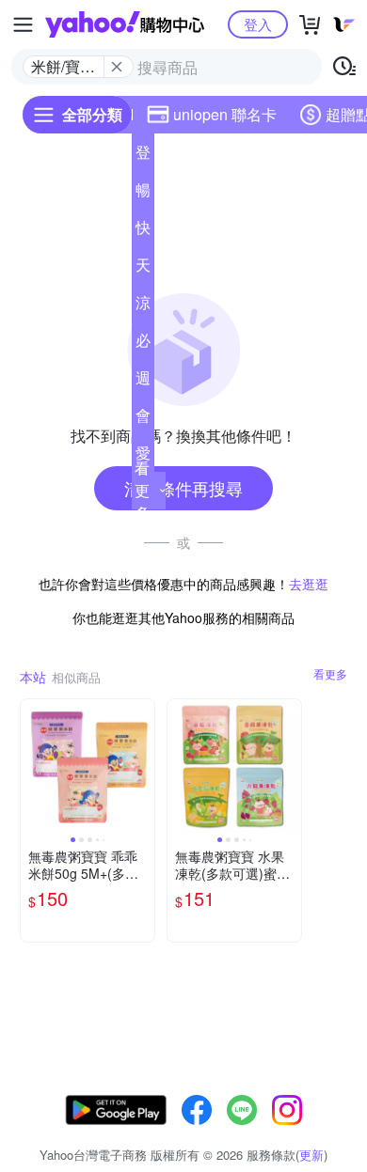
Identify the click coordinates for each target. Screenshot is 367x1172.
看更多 (142, 490)
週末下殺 (143, 382)
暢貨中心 (143, 194)
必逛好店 (143, 344)
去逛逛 (308, 583)
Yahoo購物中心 (124, 24)
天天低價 (143, 269)
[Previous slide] (33, 765)
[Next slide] (142, 765)
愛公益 (143, 457)
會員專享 (143, 419)
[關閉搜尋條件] (116, 66)
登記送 (143, 156)
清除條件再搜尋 (183, 488)
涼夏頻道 (143, 306)
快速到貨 (143, 231)
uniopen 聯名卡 (225, 114)
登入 (258, 24)
